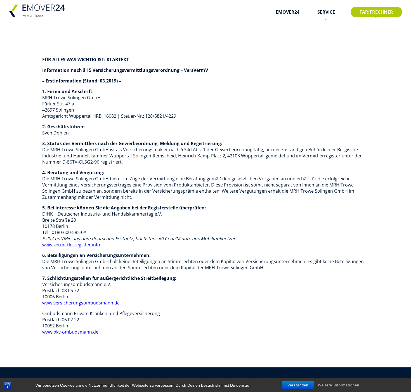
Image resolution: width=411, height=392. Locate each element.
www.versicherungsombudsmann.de (81, 303)
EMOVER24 (287, 12)
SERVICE (326, 12)
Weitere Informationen (338, 385)
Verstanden (297, 385)
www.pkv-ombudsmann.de (70, 332)
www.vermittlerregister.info (71, 245)
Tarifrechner (376, 12)
